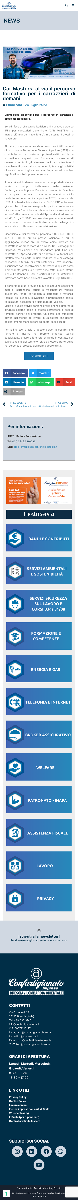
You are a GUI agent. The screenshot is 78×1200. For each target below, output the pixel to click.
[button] (15, 373)
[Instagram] (17, 1151)
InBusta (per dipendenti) (24, 1117)
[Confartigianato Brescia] (9, 5)
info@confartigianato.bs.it (24, 1024)
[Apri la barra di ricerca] (66, 5)
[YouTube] (39, 1164)
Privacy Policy (17, 1097)
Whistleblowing (19, 1113)
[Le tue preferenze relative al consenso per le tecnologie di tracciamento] (6, 1193)
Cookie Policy (17, 1101)
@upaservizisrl (29, 1036)
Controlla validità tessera (24, 1121)
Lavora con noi (18, 1105)
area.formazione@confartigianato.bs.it (35, 446)
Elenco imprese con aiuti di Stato (29, 1109)
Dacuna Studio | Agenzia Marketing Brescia (39, 1188)
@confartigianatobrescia (36, 1032)
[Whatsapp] (60, 1151)
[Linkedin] (31, 1151)
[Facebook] (46, 1151)
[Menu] (74, 5)
